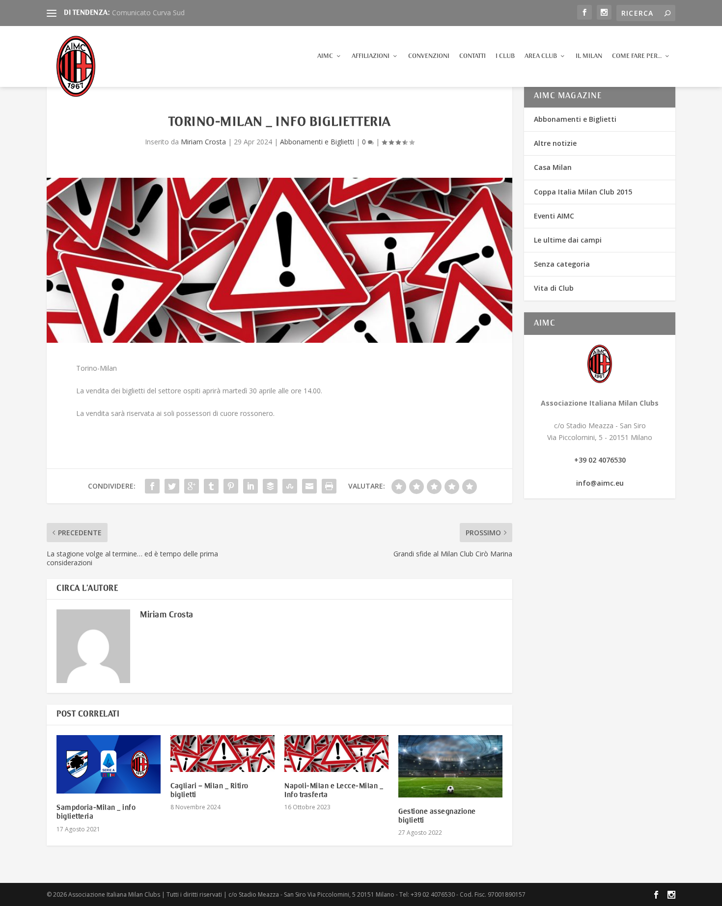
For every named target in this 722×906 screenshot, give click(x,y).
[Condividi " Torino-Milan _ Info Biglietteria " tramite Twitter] (172, 486)
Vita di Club (554, 288)
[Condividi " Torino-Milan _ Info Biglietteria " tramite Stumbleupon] (290, 486)
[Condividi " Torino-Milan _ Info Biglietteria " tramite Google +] (191, 486)
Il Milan (589, 56)
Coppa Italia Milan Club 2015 (583, 191)
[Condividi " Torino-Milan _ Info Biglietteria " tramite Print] (329, 486)
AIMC (325, 56)
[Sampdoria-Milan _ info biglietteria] (108, 764)
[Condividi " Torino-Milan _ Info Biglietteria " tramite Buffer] (270, 486)
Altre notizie (555, 143)
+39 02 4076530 (600, 460)
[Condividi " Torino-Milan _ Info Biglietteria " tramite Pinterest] (231, 486)
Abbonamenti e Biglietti (317, 141)
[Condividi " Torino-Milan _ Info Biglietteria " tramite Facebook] (152, 486)
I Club (505, 56)
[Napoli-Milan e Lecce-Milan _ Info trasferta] (336, 753)
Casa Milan (553, 167)
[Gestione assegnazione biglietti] (450, 766)
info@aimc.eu (600, 483)
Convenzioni (428, 56)
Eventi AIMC (554, 215)
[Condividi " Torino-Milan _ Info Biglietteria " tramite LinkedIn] (250, 486)
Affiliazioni (370, 56)
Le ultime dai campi (568, 240)
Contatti (472, 56)
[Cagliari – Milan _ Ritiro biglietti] (222, 753)
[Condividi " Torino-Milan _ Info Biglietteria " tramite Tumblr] (211, 486)
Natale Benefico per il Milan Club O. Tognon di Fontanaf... (203, 12)
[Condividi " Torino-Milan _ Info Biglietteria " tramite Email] (309, 486)
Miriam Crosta (203, 141)
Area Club (541, 56)
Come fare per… (637, 56)
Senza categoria (562, 264)
